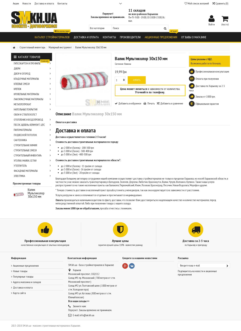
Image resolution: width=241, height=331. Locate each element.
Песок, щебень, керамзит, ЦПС (29, 124)
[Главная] (14, 47)
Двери (17, 68)
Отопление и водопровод (28, 119)
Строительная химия (25, 145)
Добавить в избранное (129, 103)
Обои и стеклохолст (25, 114)
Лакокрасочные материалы (28, 99)
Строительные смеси (25, 150)
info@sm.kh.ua (87, 315)
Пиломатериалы (23, 130)
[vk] (132, 266)
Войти (212, 24)
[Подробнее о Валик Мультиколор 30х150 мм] (19, 194)
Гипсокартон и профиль (31, 63)
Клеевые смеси (22, 84)
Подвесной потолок (25, 135)
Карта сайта (19, 293)
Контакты (62, 3)
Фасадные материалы (26, 170)
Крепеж (17, 89)
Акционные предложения (26, 265)
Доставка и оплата (44, 3)
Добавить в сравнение (171, 103)
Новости (26, 3)
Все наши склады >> (78, 301)
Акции (16, 3)
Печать (151, 103)
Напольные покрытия (25, 109)
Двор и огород (22, 73)
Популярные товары (23, 276)
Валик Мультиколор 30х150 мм (36, 193)
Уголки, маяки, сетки (25, 160)
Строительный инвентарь (27, 155)
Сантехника (20, 140)
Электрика (19, 176)
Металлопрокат (22, 104)
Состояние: (119, 63)
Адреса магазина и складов (27, 282)
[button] (52, 37)
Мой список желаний (198, 3)
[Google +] (125, 266)
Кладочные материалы (26, 78)
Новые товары (20, 271)
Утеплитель (20, 165)
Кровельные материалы (26, 94)
